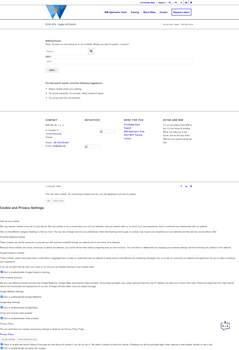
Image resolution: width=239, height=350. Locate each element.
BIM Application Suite (134, 131)
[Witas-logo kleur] (56, 12)
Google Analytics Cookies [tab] (12, 252)
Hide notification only (27, 339)
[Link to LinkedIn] (186, 2)
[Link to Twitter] (191, 2)
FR (176, 2)
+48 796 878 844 (61, 142)
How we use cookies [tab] (9, 221)
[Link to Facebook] (181, 2)
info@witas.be (59, 145)
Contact (127, 138)
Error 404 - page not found (61, 24)
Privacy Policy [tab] (7, 323)
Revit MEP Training (133, 134)
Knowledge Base (147, 2)
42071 (48, 56)
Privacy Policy (7, 334)
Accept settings (8, 339)
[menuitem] (148, 2)
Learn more (58, 200)
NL (170, 2)
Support (161, 2)
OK (48, 200)
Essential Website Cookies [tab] (12, 236)
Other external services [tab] (11, 277)
